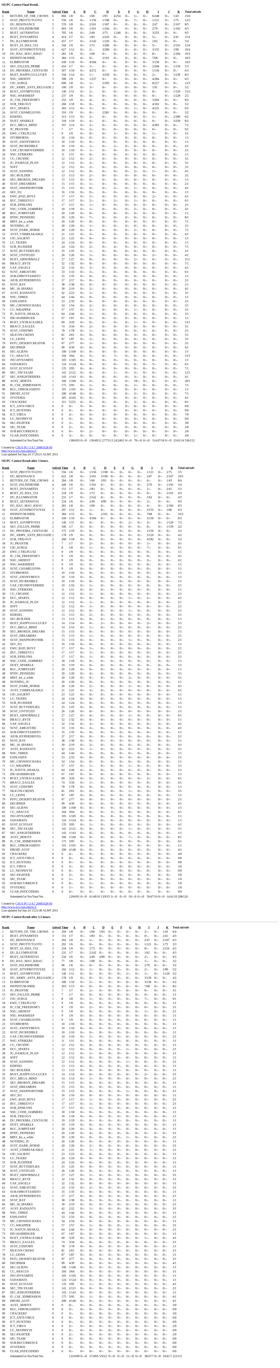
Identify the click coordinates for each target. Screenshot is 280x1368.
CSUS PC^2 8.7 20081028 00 (33, 447)
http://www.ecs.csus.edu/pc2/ (19, 451)
